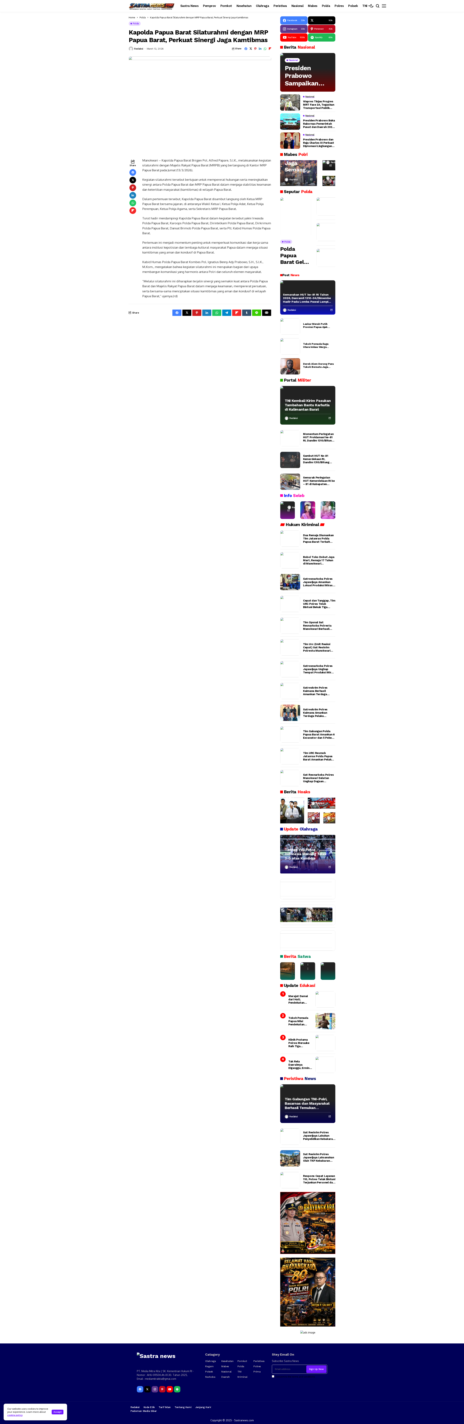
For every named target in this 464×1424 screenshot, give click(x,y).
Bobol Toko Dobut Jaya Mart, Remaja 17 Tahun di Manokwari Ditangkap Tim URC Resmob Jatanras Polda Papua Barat (319, 560)
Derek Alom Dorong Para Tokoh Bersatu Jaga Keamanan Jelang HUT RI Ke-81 (318, 365)
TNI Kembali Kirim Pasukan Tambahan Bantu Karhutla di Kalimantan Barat (308, 405)
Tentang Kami (183, 1407)
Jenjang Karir (203, 1407)
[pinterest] (162, 1389)
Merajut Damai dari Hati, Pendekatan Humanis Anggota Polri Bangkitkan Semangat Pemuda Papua (300, 999)
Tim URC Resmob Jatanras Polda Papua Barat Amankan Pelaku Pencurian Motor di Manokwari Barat (318, 756)
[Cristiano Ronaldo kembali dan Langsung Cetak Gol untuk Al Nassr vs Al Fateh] (304, 940)
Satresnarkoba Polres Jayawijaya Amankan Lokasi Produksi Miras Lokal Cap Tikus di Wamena (318, 582)
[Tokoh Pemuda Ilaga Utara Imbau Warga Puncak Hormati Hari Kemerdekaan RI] (290, 346)
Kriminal (242, 1376)
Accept (57, 1412)
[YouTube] (170, 1389)
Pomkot (242, 1361)
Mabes (225, 1366)
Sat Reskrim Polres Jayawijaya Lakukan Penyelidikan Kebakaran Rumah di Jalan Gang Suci (318, 1136)
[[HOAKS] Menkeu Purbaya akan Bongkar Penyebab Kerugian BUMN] (314, 817)
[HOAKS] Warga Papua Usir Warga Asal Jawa (292, 798)
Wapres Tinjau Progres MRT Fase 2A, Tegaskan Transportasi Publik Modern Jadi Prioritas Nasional (318, 105)
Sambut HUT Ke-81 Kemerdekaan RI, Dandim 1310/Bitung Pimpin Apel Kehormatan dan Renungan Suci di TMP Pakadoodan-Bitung (317, 459)
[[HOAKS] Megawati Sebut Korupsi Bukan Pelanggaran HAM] (329, 817)
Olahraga (210, 1361)
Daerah (225, 1376)
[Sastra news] (152, 6)
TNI (239, 1371)
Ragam (209, 1366)
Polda (143, 17)
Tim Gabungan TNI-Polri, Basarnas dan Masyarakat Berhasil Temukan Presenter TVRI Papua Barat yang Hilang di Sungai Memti (307, 1103)
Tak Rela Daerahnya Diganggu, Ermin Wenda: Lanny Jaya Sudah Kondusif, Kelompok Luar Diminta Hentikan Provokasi (299, 1065)
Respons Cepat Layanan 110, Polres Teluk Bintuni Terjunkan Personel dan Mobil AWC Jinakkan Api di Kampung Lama (319, 1179)
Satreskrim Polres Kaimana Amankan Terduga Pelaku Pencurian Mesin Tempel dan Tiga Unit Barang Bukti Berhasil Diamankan (317, 713)
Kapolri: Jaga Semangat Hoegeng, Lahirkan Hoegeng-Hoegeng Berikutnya (298, 163)
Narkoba (210, 1376)
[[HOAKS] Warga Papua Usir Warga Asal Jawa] (292, 810)
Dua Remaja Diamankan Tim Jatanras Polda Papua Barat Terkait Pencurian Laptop (318, 538)
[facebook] (140, 1389)
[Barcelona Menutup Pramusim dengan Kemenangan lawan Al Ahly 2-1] (304, 889)
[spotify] (177, 1389)
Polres (257, 1366)
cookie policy (15, 1415)
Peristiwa (258, 1361)
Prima (256, 1371)
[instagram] (155, 1389)
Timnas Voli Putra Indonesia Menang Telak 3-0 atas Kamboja (305, 853)
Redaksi (138, 48)
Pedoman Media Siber (143, 1410)
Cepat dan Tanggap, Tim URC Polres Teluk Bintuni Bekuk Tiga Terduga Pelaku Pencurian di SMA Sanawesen (319, 604)
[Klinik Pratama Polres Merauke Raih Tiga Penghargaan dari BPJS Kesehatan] (325, 1043)
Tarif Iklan (165, 1407)
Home (132, 17)
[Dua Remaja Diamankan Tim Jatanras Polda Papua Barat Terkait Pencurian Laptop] (290, 538)
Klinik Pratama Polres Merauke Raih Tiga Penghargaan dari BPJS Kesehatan (299, 1043)
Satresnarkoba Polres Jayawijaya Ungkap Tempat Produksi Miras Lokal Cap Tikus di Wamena (318, 669)
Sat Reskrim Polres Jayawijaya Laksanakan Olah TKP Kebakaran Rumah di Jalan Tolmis (318, 1157)
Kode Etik (149, 1407)
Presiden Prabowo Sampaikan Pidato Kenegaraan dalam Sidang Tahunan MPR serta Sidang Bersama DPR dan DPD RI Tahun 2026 (306, 75)
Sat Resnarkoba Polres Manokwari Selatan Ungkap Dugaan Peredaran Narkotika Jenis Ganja (318, 778)
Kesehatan (227, 1361)
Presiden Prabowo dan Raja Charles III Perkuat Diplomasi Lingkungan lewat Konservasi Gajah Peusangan (318, 143)
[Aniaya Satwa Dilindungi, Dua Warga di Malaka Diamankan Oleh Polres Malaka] (307, 971)
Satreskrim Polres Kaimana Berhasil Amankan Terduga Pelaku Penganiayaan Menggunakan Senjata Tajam (317, 691)
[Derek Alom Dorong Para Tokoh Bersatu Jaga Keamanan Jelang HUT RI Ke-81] (290, 366)
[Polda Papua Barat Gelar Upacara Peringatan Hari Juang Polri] (295, 216)
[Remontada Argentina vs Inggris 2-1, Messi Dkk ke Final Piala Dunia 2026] (304, 915)
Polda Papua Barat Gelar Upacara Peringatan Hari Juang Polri (294, 255)
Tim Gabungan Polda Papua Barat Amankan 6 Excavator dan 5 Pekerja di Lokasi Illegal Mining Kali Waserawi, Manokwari (319, 734)
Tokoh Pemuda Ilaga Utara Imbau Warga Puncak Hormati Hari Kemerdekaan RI (316, 345)
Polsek (209, 1371)
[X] (147, 1389)
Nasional (226, 1371)
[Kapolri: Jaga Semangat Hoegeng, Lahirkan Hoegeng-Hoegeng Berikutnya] (298, 173)
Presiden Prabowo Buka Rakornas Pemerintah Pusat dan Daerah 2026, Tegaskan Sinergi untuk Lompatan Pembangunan (319, 124)
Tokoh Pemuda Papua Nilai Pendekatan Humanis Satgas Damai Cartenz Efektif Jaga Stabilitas (299, 1021)
